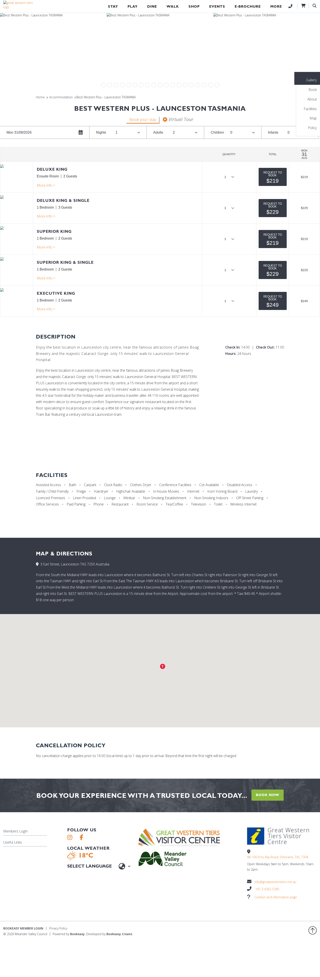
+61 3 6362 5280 (267, 889)
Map (313, 118)
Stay (113, 6)
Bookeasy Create (119, 934)
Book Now (267, 795)
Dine (152, 6)
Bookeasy (77, 934)
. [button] (46, 185)
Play (133, 6)
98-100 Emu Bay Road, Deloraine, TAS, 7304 (277, 857)
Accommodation (61, 97)
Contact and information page (275, 897)
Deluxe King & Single (63, 200)
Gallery (311, 80)
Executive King (56, 293)
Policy (312, 127)
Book (312, 89)
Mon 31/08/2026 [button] (19, 132)
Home (40, 97)
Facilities (310, 108)
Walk (173, 6)
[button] (273, 177)
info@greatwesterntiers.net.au (275, 882)
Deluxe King (52, 169)
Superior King (54, 231)
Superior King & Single (65, 262)
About (312, 99)
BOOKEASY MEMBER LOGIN (23, 928)
